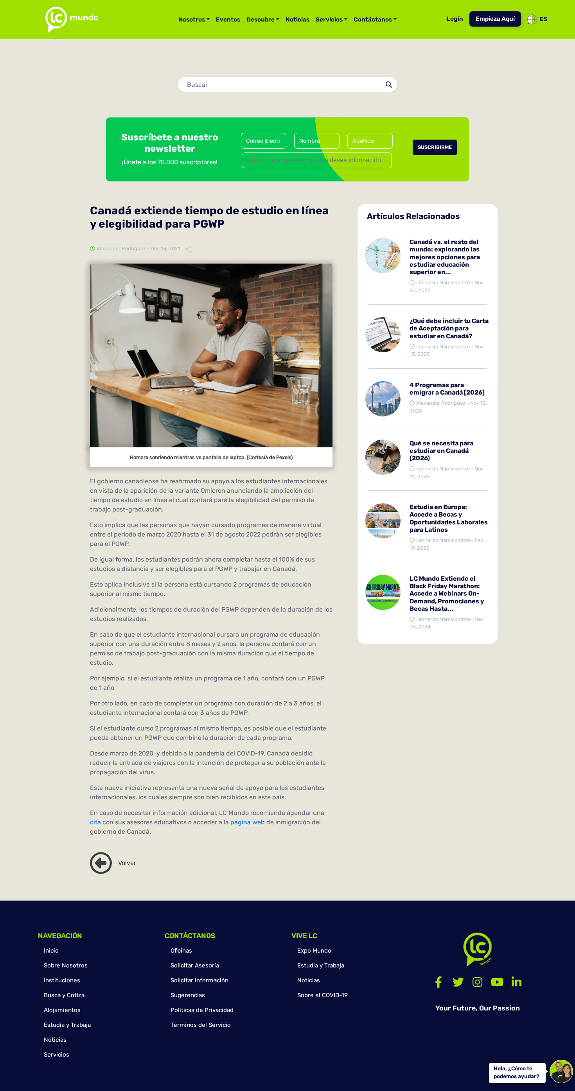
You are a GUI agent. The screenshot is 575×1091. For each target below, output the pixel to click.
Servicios (329, 19)
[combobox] (317, 160)
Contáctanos (373, 19)
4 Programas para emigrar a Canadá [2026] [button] (447, 388)
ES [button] (544, 19)
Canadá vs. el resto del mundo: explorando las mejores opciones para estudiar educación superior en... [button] (445, 257)
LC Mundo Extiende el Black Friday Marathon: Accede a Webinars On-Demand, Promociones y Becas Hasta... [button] (447, 593)
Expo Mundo (314, 950)
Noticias (297, 19)
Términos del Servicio (201, 1024)
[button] (101, 863)
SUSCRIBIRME (435, 147)
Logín (455, 18)
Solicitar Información (199, 980)
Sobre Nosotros (66, 965)
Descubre (260, 19)
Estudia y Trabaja (67, 1024)
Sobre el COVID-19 (322, 995)
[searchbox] (318, 158)
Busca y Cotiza (64, 995)
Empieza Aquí (495, 18)
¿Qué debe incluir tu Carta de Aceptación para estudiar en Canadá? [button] (449, 328)
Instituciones (62, 980)
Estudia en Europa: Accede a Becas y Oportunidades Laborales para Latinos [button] (449, 518)
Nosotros (191, 19)
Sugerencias (188, 995)
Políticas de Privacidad (202, 1010)
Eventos (228, 19)
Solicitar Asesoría (195, 965)
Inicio (51, 950)
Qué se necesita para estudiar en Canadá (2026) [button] (441, 451)
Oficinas (181, 950)
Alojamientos (62, 1010)
